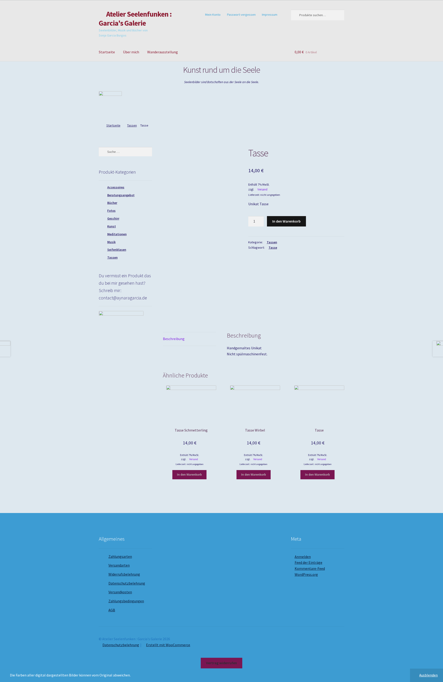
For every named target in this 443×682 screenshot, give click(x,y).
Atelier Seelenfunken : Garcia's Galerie (135, 18)
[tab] (189, 339)
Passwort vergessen (241, 14)
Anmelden (303, 556)
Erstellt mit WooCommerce (168, 645)
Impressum (269, 14)
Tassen (132, 125)
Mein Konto (213, 14)
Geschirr (113, 218)
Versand (262, 189)
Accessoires (115, 187)
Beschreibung (174, 338)
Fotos (111, 210)
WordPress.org (306, 574)
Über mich (131, 52)
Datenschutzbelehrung (126, 583)
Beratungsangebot (121, 195)
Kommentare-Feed (310, 568)
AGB (111, 610)
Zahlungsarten (120, 556)
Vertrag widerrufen (221, 663)
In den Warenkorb (286, 221)
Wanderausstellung (162, 52)
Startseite (107, 52)
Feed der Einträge (308, 562)
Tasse (273, 247)
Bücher (112, 203)
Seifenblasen (116, 249)
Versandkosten (120, 592)
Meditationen (117, 234)
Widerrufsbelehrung (124, 574)
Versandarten (119, 565)
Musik (111, 242)
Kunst (111, 226)
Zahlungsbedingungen (126, 601)
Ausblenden (428, 675)
